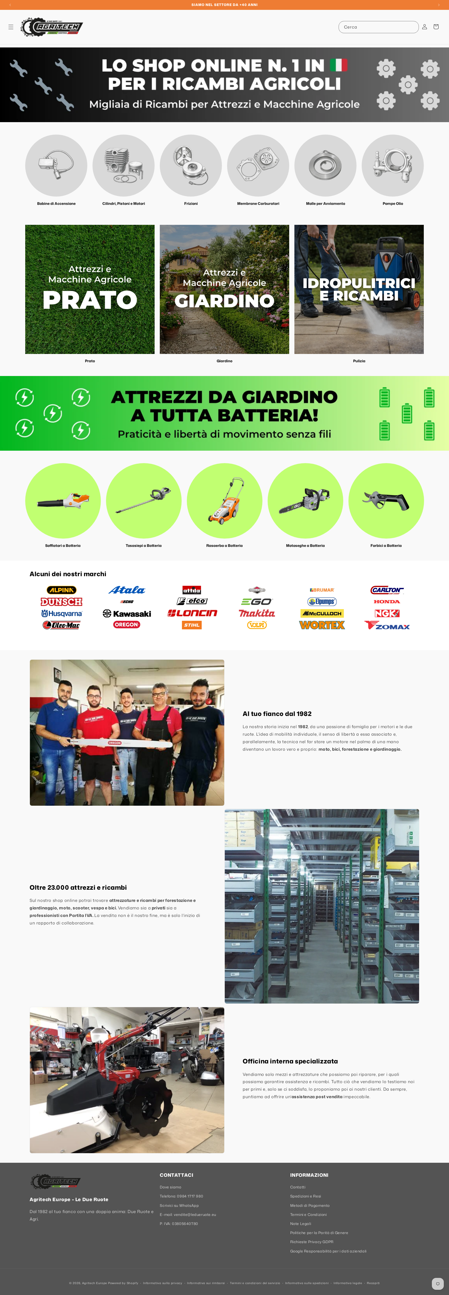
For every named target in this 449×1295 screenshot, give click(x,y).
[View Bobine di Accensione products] (56, 166)
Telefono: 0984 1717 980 (181, 1196)
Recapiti (373, 1283)
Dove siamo (170, 1187)
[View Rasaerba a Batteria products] (224, 501)
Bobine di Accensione (56, 203)
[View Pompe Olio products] (393, 166)
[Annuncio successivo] (439, 5)
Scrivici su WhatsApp (179, 1205)
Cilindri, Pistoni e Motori (123, 203)
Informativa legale (348, 1283)
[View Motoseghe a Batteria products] (305, 501)
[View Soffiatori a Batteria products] (63, 501)
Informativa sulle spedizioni (307, 1283)
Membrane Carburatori (258, 203)
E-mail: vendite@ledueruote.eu (188, 1214)
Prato (90, 360)
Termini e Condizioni (308, 1214)
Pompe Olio (393, 203)
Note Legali (300, 1223)
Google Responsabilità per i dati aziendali (328, 1251)
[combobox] (379, 27)
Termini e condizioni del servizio (255, 1283)
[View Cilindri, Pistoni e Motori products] (124, 166)
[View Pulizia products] (359, 289)
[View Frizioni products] (191, 166)
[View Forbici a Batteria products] (386, 501)
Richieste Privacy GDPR (312, 1241)
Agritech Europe (94, 1283)
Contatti (298, 1187)
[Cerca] (413, 27)
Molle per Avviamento (325, 203)
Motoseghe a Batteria (305, 545)
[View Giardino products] (224, 289)
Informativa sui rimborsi (206, 1283)
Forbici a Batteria (386, 545)
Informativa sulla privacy (162, 1283)
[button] (11, 27)
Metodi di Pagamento (310, 1205)
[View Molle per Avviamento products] (325, 166)
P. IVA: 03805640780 (179, 1223)
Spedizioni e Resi (305, 1196)
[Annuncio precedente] (10, 5)
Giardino (224, 360)
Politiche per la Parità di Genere (319, 1232)
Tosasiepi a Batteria (144, 545)
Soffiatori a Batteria (63, 545)
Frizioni (191, 203)
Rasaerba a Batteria (224, 545)
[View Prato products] (90, 289)
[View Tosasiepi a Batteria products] (144, 501)
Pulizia (359, 360)
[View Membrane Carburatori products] (258, 166)
